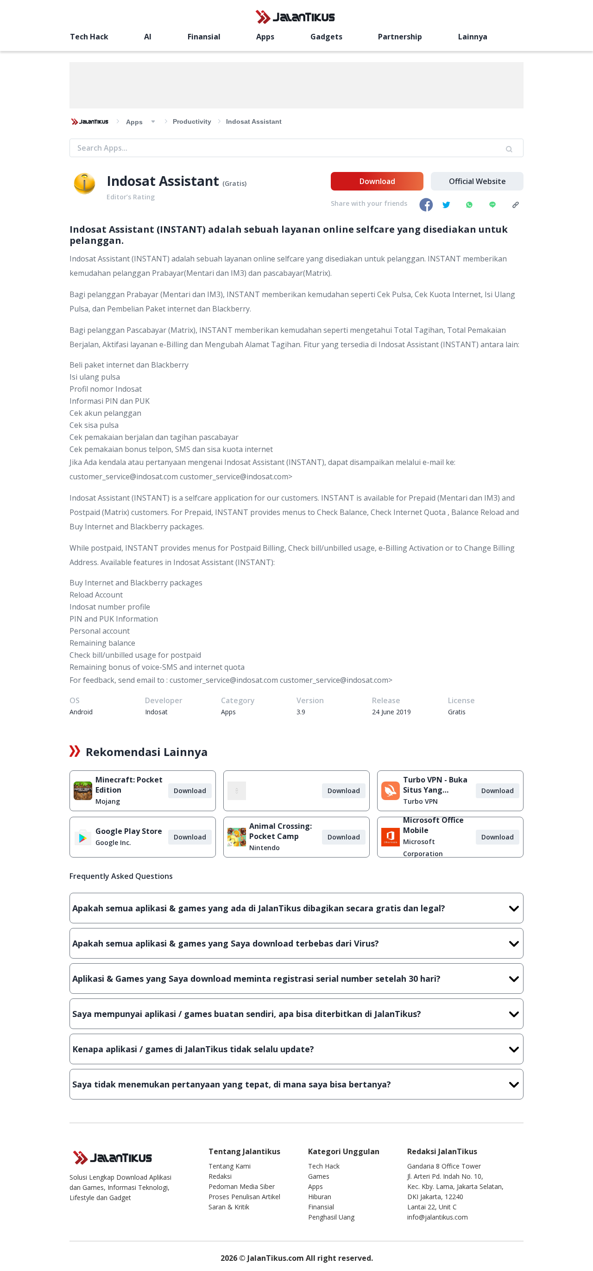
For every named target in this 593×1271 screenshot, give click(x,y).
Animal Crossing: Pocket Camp (280, 831)
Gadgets (326, 37)
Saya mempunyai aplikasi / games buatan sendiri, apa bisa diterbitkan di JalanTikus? (246, 1013)
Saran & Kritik (228, 1206)
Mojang (107, 801)
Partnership (400, 37)
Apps (265, 37)
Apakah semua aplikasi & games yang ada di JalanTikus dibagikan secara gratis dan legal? (258, 908)
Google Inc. (113, 842)
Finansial (204, 37)
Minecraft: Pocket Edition (129, 785)
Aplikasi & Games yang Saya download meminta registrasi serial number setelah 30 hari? (256, 978)
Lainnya (472, 37)
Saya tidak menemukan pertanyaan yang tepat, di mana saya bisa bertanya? (231, 1084)
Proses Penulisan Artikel (244, 1196)
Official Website (477, 181)
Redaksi (220, 1176)
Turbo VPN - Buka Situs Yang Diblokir (435, 785)
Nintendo (264, 847)
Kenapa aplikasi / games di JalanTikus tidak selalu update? (193, 1049)
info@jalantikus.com (437, 1217)
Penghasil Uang (331, 1217)
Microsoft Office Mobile (433, 825)
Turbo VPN (420, 801)
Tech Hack (89, 37)
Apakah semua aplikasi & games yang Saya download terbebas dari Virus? (225, 943)
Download (377, 181)
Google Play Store (128, 831)
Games (318, 1176)
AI (147, 37)
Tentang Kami (229, 1166)
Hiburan (319, 1196)
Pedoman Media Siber (241, 1186)
